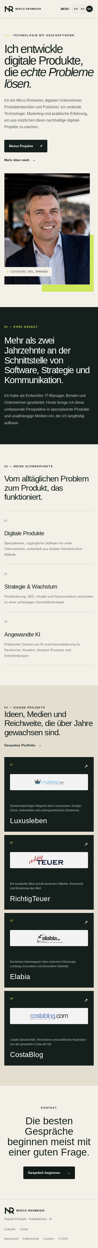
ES (83, 9)
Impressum (11, 1238)
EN (76, 9)
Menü (65, 9)
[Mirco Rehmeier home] (32, 9)
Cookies (48, 1238)
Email (24, 1229)
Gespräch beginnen (49, 1173)
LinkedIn (9, 1229)
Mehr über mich (20, 160)
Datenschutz (31, 1238)
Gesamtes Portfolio (23, 745)
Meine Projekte (26, 146)
